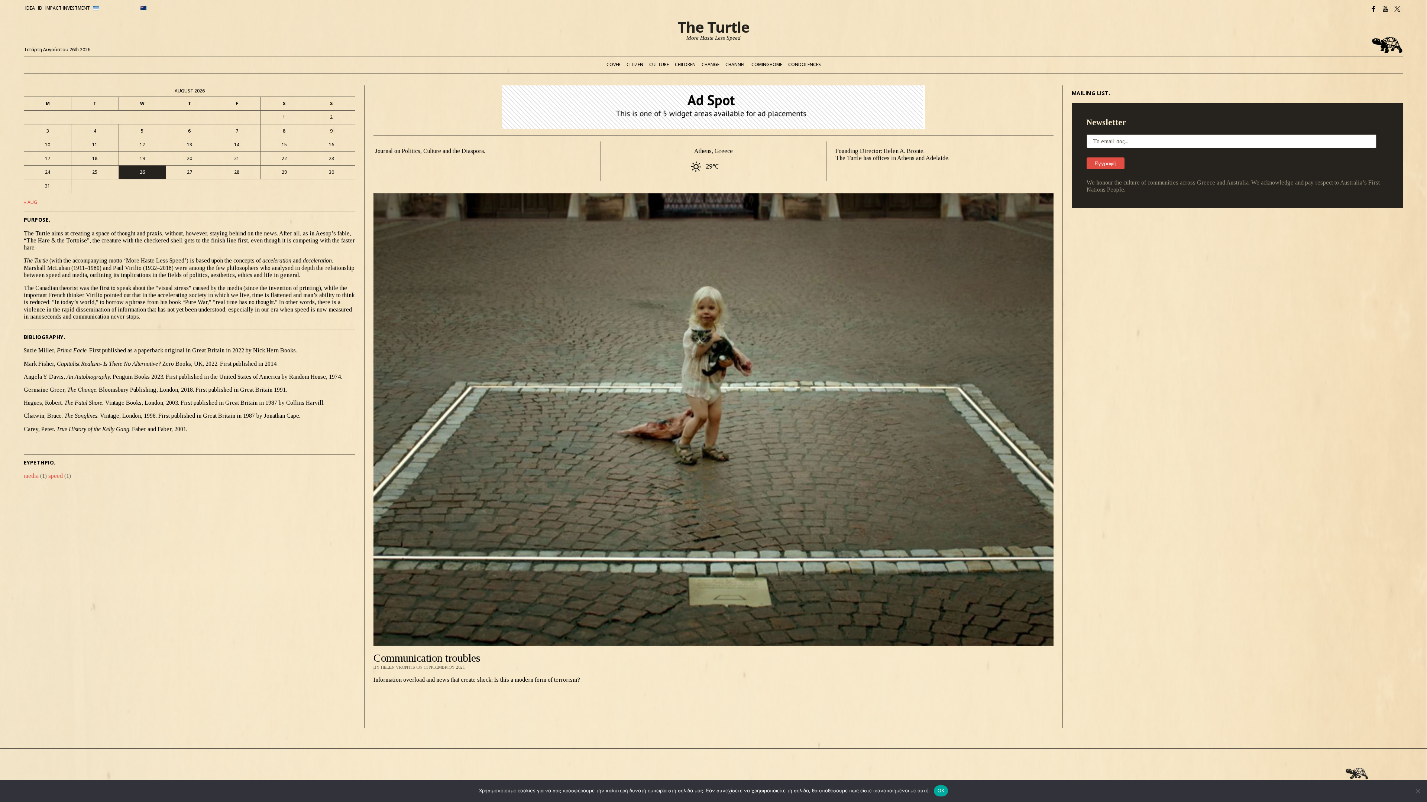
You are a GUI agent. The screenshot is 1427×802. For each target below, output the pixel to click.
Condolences (804, 64)
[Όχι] (1417, 791)
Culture (659, 64)
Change (710, 64)
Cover (613, 64)
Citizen (635, 64)
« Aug (30, 202)
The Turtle (713, 27)
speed (59, 476)
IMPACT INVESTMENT (67, 8)
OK (941, 790)
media (35, 476)
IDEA (30, 8)
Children (685, 64)
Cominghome (766, 64)
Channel (735, 64)
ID (40, 8)
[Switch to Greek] (115, 8)
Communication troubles (426, 658)
